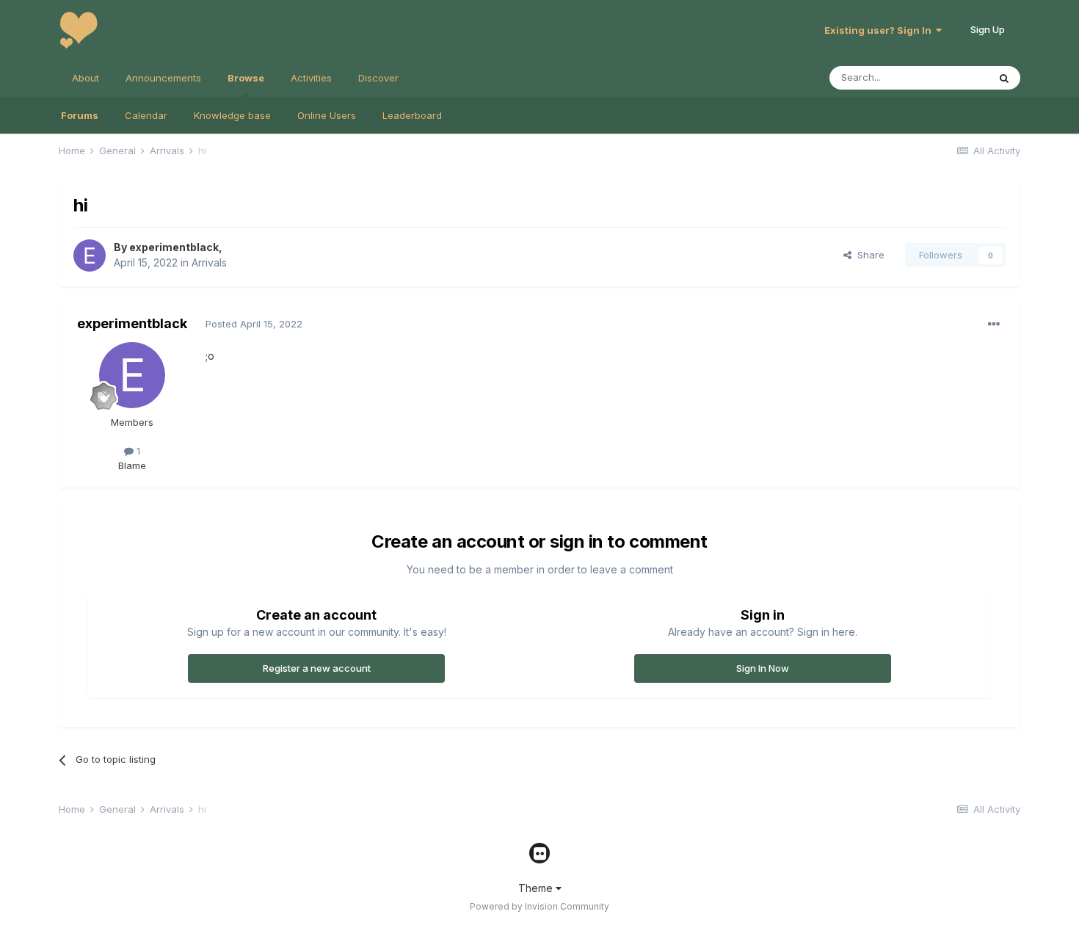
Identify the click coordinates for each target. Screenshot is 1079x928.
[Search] (1004, 78)
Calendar (146, 115)
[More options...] (994, 324)
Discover (378, 78)
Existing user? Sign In (880, 30)
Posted (254, 324)
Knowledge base (232, 115)
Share (867, 255)
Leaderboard (412, 115)
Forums (79, 115)
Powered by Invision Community (539, 906)
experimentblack (174, 247)
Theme (537, 888)
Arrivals (209, 262)
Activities (311, 78)
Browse (246, 78)
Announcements (163, 78)
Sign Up (987, 29)
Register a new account (317, 668)
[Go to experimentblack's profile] (89, 255)
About (85, 78)
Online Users (326, 115)
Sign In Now (762, 668)
